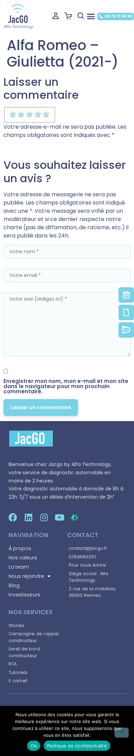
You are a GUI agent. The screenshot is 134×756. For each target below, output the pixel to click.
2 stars (21, 114)
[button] (90, 16)
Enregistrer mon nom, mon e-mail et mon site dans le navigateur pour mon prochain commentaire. (65, 386)
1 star (13, 114)
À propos (20, 548)
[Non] (121, 733)
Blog (14, 585)
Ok (34, 745)
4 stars (38, 114)
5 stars (46, 114)
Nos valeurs (23, 557)
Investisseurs (24, 594)
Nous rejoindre (26, 576)
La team (19, 566)
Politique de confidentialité (77, 745)
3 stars (29, 114)
